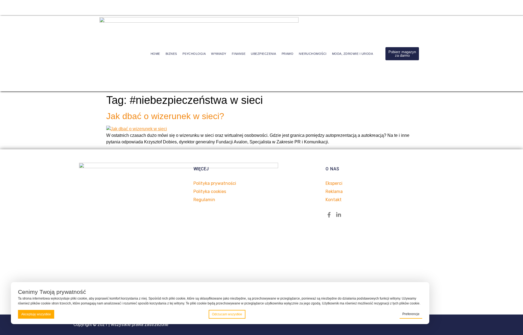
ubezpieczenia (263, 53)
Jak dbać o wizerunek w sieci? (165, 116)
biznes (171, 53)
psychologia (194, 53)
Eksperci (334, 183)
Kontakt (334, 199)
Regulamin (204, 199)
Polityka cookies (209, 191)
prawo (288, 53)
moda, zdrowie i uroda (352, 53)
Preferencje (410, 314)
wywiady (218, 53)
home (155, 53)
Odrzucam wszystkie (227, 314)
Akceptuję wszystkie (36, 314)
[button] (402, 53)
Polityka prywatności (214, 183)
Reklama (334, 191)
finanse (239, 53)
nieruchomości (313, 53)
